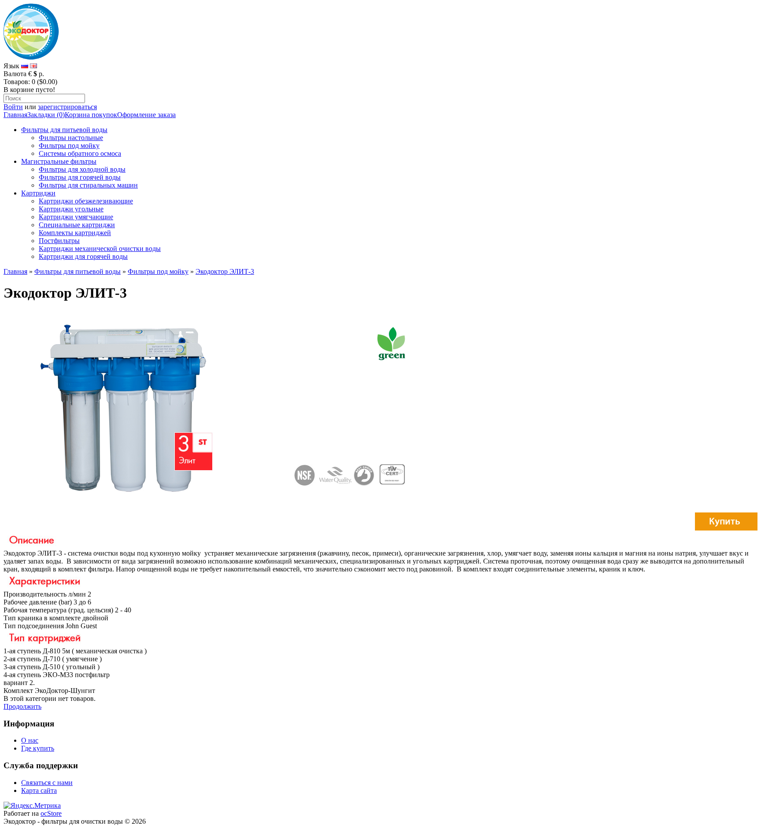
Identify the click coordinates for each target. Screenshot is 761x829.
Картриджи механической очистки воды (100, 248)
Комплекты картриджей (75, 232)
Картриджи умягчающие (76, 217)
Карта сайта (39, 790)
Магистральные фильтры (58, 161)
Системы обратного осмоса (80, 153)
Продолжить (22, 706)
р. (41, 73)
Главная (15, 114)
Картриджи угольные (71, 209)
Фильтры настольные (71, 137)
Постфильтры (59, 240)
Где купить (37, 748)
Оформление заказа (146, 114)
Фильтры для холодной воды (82, 169)
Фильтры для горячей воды (80, 177)
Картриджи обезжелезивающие (86, 201)
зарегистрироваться (67, 107)
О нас (29, 740)
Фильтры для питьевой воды (64, 129)
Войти (13, 107)
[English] (33, 65)
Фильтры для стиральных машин (88, 185)
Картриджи (38, 193)
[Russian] (24, 65)
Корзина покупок (91, 114)
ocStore (51, 813)
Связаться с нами (47, 782)
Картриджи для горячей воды (83, 256)
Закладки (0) (46, 114)
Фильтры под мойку (69, 145)
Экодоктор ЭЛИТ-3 (225, 271)
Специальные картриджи (77, 224)
